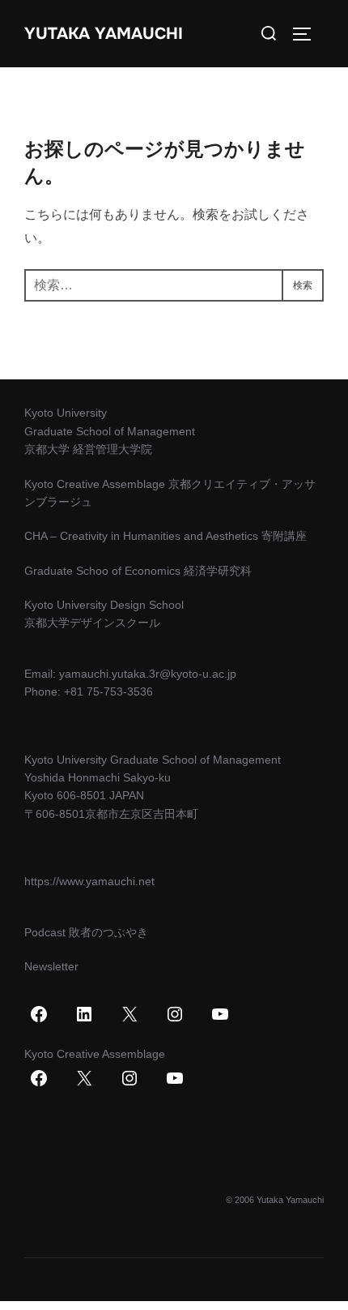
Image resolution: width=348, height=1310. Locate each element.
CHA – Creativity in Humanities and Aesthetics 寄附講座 (165, 535)
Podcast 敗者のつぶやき (86, 932)
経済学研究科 (218, 570)
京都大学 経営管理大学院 (88, 449)
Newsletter (51, 966)
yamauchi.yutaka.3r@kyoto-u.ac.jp (147, 673)
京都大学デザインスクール (92, 622)
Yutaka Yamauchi (103, 34)
